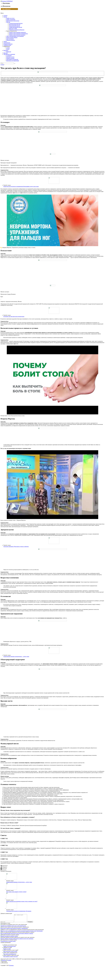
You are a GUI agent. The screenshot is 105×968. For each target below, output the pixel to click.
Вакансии (8, 51)
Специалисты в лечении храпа (8, 941)
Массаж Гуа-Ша (13, 28)
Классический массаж (14, 25)
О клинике (9, 55)
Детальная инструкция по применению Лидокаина (18, 911)
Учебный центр (7, 45)
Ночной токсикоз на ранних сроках (9, 936)
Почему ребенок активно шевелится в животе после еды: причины (17, 938)
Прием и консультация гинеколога (17, 32)
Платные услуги (10, 56)
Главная (5, 15)
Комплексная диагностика (12, 20)
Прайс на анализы (10, 19)
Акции (5, 41)
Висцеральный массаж (14, 24)
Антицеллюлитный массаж (15, 23)
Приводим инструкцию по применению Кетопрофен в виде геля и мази (21, 186)
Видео (7, 49)
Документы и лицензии (9, 54)
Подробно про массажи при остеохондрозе (13, 316)
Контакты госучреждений (12, 60)
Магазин (5, 53)
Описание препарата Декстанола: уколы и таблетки (16, 546)
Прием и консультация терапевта (17, 35)
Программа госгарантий (12, 59)
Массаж (8, 22)
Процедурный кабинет (11, 37)
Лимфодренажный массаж (15, 27)
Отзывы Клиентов (7, 44)
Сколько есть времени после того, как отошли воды (13, 925)
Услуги (5, 16)
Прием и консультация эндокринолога (18, 33)
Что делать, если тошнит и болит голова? (16, 891)
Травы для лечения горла (9, 946)
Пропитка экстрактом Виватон (16, 29)
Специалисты (6, 42)
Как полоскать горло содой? (10, 951)
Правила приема (10, 58)
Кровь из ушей (7, 948)
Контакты (5, 50)
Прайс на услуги (10, 18)
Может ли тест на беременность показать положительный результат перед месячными (22, 930)
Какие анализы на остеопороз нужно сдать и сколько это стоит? (21, 901)
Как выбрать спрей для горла (10, 956)
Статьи (8, 47)
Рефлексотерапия (10, 40)
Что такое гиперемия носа (9, 954)
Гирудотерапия (10, 38)
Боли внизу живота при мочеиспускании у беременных (14, 928)
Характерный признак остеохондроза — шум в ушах (16, 656)
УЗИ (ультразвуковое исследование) (15, 36)
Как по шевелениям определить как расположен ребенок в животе (17, 933)
